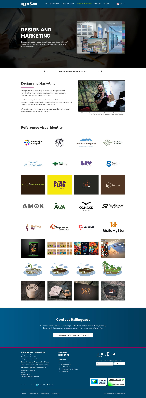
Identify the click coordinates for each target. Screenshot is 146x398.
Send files (23, 393)
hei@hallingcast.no (66, 364)
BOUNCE (106, 4)
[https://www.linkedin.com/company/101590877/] (65, 356)
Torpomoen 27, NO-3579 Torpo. (69, 369)
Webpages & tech (68, 4)
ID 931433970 (64, 371)
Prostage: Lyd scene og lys (28, 370)
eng (121, 4)
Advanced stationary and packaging (39, 365)
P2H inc (23, 372)
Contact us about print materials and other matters (73, 335)
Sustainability (55, 393)
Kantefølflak (41, 385)
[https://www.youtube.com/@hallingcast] (68, 356)
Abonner (120, 364)
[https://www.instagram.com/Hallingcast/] (62, 356)
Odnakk (51, 385)
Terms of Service (33, 393)
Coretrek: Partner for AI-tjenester (30, 376)
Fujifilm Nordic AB (25, 374)
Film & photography (52, 4)
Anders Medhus (65, 362)
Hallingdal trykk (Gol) (26, 355)
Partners (97, 4)
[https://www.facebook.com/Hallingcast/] (59, 356)
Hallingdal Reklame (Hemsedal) (29, 359)
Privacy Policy (45, 393)
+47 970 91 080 (65, 367)
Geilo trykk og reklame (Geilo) (29, 357)
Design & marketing (84, 4)
